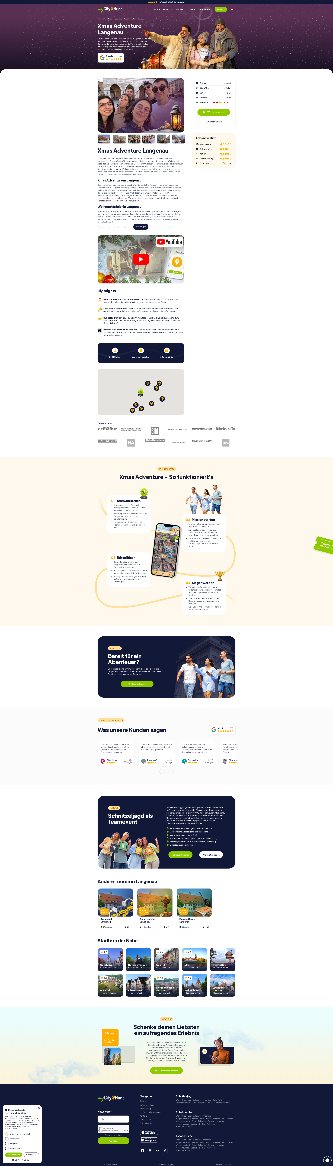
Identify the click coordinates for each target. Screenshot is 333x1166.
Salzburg (197, 1100)
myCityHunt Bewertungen (151, 1112)
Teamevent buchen (180, 854)
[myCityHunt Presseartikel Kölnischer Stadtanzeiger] (178, 443)
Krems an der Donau (222, 1103)
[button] (22, 1160)
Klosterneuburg (182, 1124)
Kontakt (143, 1116)
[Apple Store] (149, 1132)
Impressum (220, 1164)
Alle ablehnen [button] (31, 1154)
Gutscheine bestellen (168, 1070)
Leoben (194, 1124)
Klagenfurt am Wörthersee (187, 1118)
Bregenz (201, 1103)
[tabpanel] (115, 353)
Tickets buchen (139, 684)
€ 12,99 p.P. (215, 112)
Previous (162, 771)
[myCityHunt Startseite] (112, 9)
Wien (178, 1100)
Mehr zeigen (141, 227)
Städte (179, 9)
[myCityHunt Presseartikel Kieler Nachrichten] (155, 440)
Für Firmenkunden (214, 121)
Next (171, 771)
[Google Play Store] (149, 1140)
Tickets (143, 1101)
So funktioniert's (163, 9)
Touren (191, 9)
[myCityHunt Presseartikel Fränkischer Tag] (225, 428)
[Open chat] (327, 1160)
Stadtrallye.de (146, 1123)
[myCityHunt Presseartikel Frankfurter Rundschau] (202, 428)
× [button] (39, 1108)
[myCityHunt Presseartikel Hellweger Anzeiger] (131, 443)
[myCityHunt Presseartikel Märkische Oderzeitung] (225, 443)
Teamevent (205, 9)
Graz (184, 1100)
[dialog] (22, 1134)
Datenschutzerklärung (113, 1135)
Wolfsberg (211, 1124)
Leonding (221, 1121)
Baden (210, 1103)
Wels (202, 1118)
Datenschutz (145, 1119)
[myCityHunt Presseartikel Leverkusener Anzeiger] (202, 441)
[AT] (232, 9)
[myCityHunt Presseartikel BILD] (155, 431)
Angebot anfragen (211, 854)
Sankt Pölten (218, 1100)
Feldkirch (202, 1121)
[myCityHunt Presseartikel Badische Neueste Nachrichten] (107, 428)
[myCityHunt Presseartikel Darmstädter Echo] (178, 429)
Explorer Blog (145, 1108)
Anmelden (113, 1141)
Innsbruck (207, 1100)
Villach (208, 1118)
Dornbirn (229, 1118)
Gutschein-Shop (147, 1105)
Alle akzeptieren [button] (13, 1154)
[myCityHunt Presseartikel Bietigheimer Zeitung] (131, 429)
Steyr (194, 1103)
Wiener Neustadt (183, 1103)
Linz (189, 1100)
